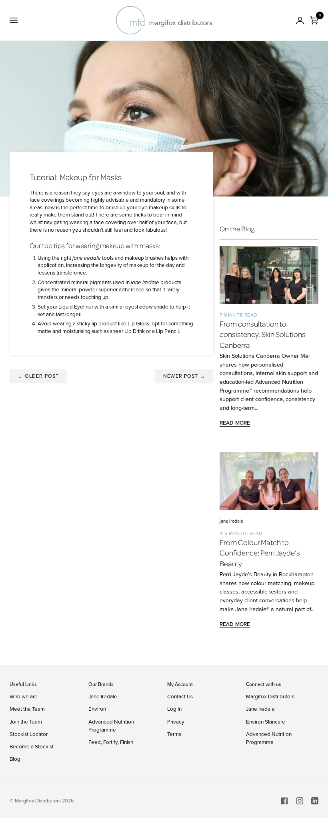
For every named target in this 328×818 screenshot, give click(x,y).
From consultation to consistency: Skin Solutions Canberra (263, 334)
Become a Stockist (32, 746)
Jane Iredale (102, 696)
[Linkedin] (314, 800)
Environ (97, 709)
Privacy (175, 722)
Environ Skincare (265, 722)
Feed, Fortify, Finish (110, 742)
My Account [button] (180, 684)
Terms (174, 734)
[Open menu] (22, 20)
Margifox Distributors (270, 696)
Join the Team (26, 722)
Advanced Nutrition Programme (111, 726)
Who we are (24, 696)
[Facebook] (284, 800)
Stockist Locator (29, 734)
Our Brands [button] (101, 684)
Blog (15, 759)
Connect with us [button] (263, 684)
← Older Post (38, 376)
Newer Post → (184, 376)
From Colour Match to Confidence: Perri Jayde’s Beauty (260, 552)
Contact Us (180, 696)
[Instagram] (299, 800)
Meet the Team (27, 709)
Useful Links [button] (23, 684)
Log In (174, 709)
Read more (235, 423)
